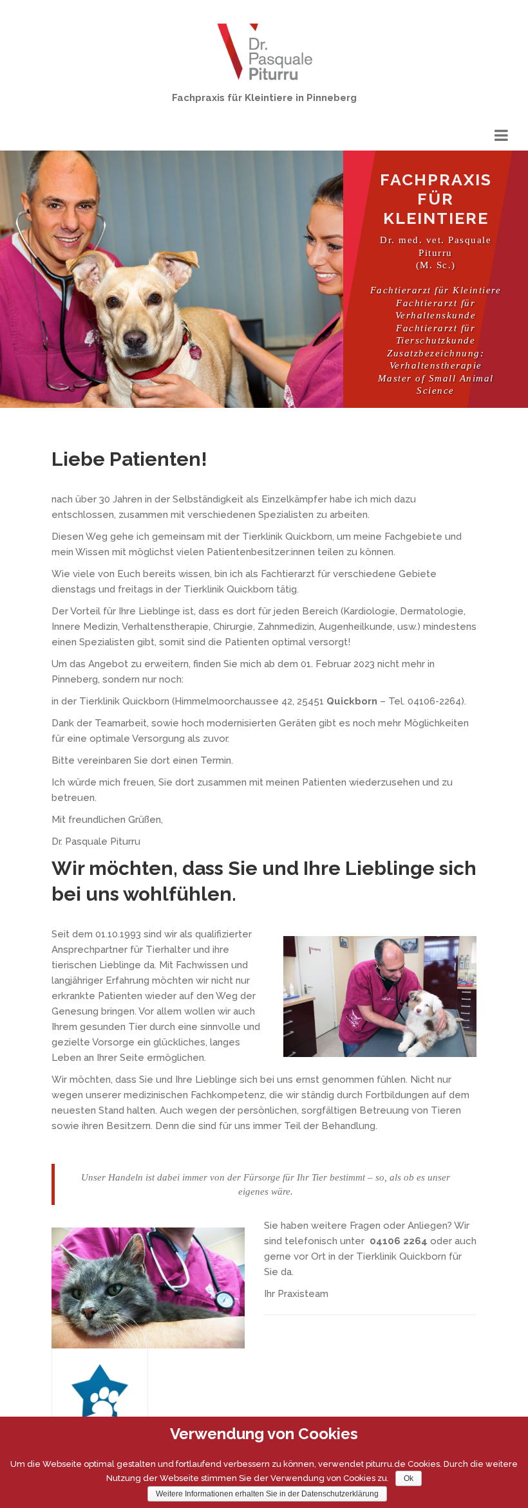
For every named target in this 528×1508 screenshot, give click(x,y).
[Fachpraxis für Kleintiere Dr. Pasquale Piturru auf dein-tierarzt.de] (99, 1405)
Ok (408, 1478)
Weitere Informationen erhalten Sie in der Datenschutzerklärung (267, 1493)
